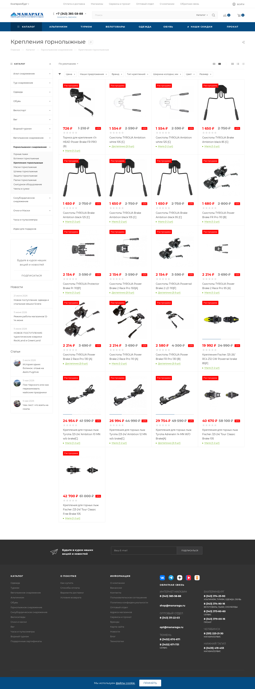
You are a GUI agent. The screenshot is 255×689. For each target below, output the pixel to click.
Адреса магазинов (121, 612)
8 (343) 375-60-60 (215, 613)
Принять (150, 683)
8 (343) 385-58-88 (170, 596)
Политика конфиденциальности (129, 602)
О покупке (68, 576)
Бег (13, 626)
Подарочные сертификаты (26, 641)
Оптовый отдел (119, 607)
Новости (17, 287)
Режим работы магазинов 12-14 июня (31, 318)
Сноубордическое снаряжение (29, 612)
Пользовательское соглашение (128, 597)
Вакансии (116, 587)
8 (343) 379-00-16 (214, 620)
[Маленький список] (214, 64)
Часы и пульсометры (23, 631)
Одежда (15, 583)
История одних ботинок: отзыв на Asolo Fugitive (33, 368)
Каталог (17, 576)
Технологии (117, 641)
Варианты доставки (72, 592)
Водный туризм (20, 636)
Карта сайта (117, 626)
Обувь (14, 602)
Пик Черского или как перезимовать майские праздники (36, 388)
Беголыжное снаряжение (26, 592)
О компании (117, 583)
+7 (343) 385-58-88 (69, 13)
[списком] (238, 64)
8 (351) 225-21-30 (213, 635)
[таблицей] (243, 64)
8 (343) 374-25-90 (222, 598)
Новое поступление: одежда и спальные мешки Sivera (31, 302)
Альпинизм (17, 597)
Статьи (15, 351)
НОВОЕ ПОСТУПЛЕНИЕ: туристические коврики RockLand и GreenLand (28, 336)
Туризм (15, 587)
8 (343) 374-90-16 (221, 605)
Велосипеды (18, 617)
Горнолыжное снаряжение (26, 607)
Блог (113, 636)
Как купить (66, 583)
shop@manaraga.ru (172, 605)
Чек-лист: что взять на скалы (35, 407)
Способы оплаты (70, 587)
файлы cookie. (125, 683)
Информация (120, 576)
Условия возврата (70, 597)
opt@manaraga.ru (171, 627)
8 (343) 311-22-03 (170, 617)
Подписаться (189, 550)
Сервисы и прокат (120, 617)
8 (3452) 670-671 (170, 639)
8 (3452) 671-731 (169, 646)
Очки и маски (19, 621)
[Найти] (213, 15)
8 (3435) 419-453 (214, 649)
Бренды (114, 621)
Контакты (115, 592)
